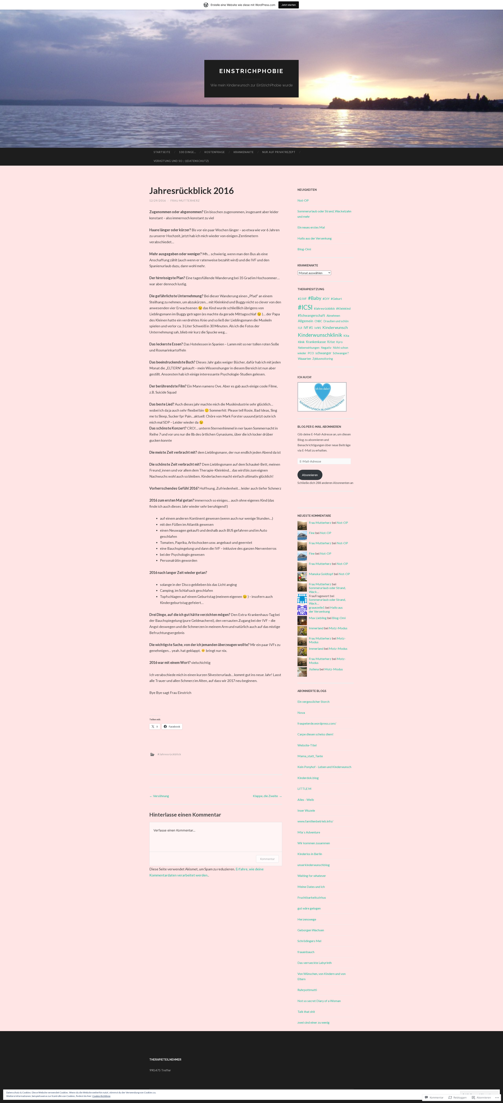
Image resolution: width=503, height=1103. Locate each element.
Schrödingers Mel (309, 941)
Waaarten (304, 358)
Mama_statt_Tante (310, 756)
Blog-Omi (304, 249)
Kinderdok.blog (308, 778)
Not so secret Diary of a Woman (319, 1001)
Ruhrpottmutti (307, 990)
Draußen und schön (336, 321)
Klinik (301, 342)
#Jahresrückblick (169, 754)
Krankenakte (244, 152)
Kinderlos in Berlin (309, 854)
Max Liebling (318, 618)
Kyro (339, 342)
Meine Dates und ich (311, 886)
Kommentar (267, 859)
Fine (312, 533)
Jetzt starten (289, 4)
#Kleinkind (343, 308)
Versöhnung (159, 796)
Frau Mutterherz (185, 200)
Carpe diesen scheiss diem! (315, 734)
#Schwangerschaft (311, 315)
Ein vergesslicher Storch (313, 701)
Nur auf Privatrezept (279, 152)
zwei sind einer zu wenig (313, 1022)
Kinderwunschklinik (320, 335)
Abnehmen (333, 315)
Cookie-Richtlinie (101, 1096)
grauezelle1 (317, 607)
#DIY (326, 298)
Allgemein (305, 321)
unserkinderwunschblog (313, 865)
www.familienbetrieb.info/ (315, 821)
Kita (346, 335)
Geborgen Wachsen (310, 930)
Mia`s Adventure (308, 832)
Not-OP (303, 200)
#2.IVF (302, 298)
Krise (331, 342)
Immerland (316, 628)
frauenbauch (305, 952)
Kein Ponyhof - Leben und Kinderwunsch (324, 767)
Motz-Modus (338, 628)
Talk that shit (306, 1011)
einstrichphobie (251, 71)
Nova (301, 712)
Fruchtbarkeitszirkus (311, 897)
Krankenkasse (316, 342)
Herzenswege (306, 919)
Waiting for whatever (311, 875)
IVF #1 (308, 328)
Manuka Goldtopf (321, 574)
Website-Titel (307, 745)
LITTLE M (304, 788)
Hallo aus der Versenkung (314, 238)
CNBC (318, 321)
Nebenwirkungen (308, 347)
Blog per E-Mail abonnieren (319, 426)
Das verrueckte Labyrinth (314, 962)
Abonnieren (310, 475)
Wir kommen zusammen (313, 843)
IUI (300, 327)
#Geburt (336, 298)
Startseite (162, 152)
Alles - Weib (305, 799)
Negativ (326, 347)
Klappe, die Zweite (267, 796)
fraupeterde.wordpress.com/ (316, 723)
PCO (311, 353)
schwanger (323, 353)
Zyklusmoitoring (322, 358)
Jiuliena (314, 669)
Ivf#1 (317, 327)
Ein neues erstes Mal (311, 227)
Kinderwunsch (335, 327)
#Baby (314, 298)
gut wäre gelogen (309, 908)
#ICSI (305, 307)
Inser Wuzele (306, 810)
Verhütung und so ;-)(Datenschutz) (181, 160)
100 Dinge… (187, 152)
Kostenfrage (215, 152)
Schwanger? (341, 353)
